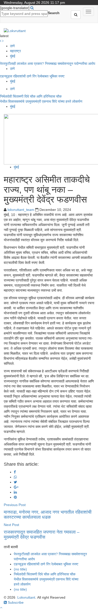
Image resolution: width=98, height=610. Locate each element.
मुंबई (12, 56)
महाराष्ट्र (15, 51)
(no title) (20, 569)
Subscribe (15, 602)
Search (54, 13)
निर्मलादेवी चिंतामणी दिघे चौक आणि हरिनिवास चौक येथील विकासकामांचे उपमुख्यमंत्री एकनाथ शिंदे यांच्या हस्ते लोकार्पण (46, 579)
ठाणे (12, 46)
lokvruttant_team (21, 210)
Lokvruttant (26, 597)
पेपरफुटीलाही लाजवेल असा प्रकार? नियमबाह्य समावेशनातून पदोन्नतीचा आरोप (47, 64)
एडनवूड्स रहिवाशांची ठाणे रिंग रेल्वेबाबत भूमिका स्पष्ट (33, 76)
